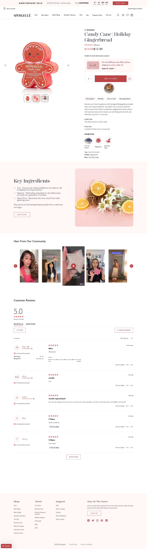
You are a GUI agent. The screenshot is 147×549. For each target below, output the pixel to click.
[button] (92, 45)
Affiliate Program (40, 517)
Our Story (38, 505)
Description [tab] (90, 99)
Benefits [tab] (101, 99)
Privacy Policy (73, 544)
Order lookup (60, 509)
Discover (108, 15)
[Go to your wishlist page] (128, 15)
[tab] (27, 98)
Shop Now (120, 3)
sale (87, 15)
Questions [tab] (30, 324)
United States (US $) (134, 8)
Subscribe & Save (19, 530)
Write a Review (126, 331)
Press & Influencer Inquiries (40, 513)
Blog (36, 524)
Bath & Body (56, 15)
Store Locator (60, 519)
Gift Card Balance (61, 516)
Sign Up (94, 513)
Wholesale (38, 521)
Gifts (81, 15)
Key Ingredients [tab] (124, 99)
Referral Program (19, 526)
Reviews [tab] (18, 324)
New (36, 15)
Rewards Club (18, 523)
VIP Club (16, 519)
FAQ (57, 505)
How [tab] (111, 99)
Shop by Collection (70, 15)
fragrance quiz (97, 15)
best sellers (45, 15)
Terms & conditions (86, 544)
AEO (36, 528)
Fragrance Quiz (18, 533)
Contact (58, 512)
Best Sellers (17, 509)
